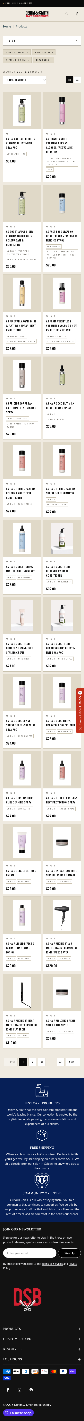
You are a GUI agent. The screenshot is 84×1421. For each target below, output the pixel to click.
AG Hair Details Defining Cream (21, 873)
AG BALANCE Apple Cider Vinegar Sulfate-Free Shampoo (20, 143)
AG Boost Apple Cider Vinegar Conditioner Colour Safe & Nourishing (19, 238)
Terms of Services (52, 1263)
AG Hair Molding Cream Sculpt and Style (60, 1022)
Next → (73, 1062)
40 (60, 1062)
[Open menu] (7, 14)
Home (7, 26)
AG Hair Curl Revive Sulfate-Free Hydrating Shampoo (21, 725)
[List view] (77, 79)
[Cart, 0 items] (77, 14)
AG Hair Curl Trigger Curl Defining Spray (19, 800)
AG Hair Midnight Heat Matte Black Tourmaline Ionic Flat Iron (21, 1024)
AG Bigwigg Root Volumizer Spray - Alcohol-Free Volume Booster (59, 145)
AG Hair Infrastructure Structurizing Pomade (61, 873)
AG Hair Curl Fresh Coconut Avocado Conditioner (58, 570)
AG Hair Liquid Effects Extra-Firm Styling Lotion (20, 947)
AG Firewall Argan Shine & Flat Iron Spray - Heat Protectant (21, 325)
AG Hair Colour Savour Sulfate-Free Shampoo (60, 491)
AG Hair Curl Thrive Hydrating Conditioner (61, 723)
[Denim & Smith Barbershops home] (37, 14)
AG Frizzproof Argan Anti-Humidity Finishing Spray (21, 407)
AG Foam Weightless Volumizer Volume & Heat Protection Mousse (62, 325)
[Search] (67, 14)
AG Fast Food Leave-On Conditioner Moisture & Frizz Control (61, 235)
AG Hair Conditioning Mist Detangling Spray (20, 568)
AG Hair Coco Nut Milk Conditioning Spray (60, 405)
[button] (80, 710)
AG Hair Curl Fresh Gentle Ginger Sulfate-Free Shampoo (60, 648)
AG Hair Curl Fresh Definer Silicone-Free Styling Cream (19, 648)
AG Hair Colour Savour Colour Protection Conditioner (20, 493)
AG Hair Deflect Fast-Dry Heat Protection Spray (62, 800)
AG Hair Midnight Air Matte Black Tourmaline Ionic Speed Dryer (61, 947)
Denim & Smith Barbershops (32, 1404)
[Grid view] (69, 79)
